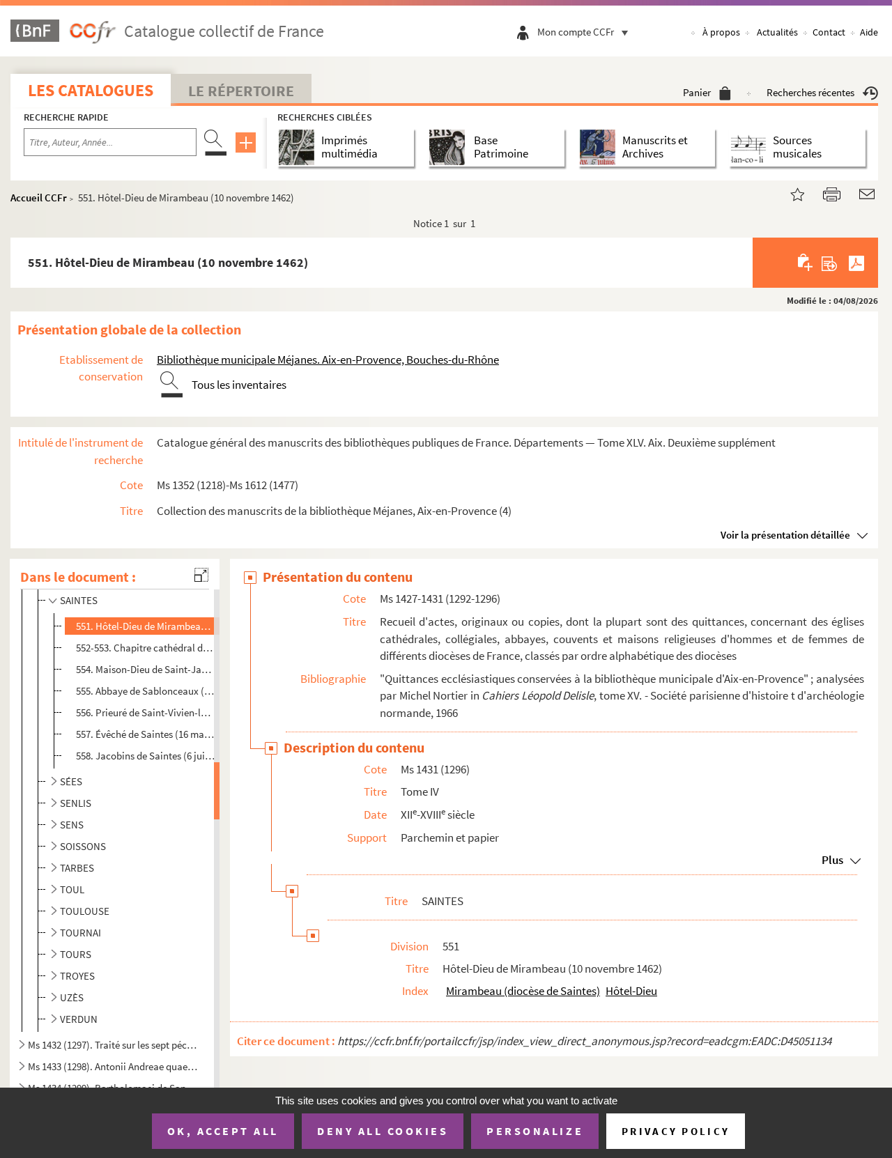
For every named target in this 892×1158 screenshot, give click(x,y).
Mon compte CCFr (575, 31)
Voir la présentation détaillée (785, 534)
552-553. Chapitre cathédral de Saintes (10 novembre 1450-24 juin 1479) (145, 647)
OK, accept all (223, 1131)
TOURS (75, 954)
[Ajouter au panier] (806, 263)
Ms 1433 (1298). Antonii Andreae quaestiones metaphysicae (113, 1066)
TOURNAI (80, 932)
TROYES (77, 975)
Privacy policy (676, 1131)
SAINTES (79, 600)
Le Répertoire (241, 90)
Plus (832, 859)
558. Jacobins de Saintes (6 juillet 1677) (145, 755)
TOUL (72, 889)
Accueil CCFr (38, 197)
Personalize (534, 1131)
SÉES (71, 781)
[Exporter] (829, 262)
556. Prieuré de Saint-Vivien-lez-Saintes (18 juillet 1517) (145, 712)
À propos (721, 32)
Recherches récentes (810, 92)
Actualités (777, 32)
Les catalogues (90, 90)
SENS (72, 824)
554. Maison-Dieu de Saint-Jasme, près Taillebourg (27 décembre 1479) (145, 669)
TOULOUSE (84, 911)
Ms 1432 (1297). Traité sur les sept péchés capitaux (113, 1044)
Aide (869, 32)
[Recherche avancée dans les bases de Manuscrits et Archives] (600, 147)
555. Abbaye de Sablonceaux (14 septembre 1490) (145, 690)
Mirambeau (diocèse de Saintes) (523, 990)
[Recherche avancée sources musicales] (751, 147)
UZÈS (72, 997)
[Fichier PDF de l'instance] (856, 262)
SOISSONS (83, 846)
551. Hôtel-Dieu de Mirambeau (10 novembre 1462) (145, 626)
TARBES (77, 867)
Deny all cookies (382, 1131)
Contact (829, 32)
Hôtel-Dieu (631, 990)
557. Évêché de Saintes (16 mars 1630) (145, 734)
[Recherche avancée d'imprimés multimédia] (299, 147)
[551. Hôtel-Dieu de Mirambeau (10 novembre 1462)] (789, 192)
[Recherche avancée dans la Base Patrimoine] (450, 147)
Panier (697, 92)
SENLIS (75, 803)
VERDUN (79, 1019)
